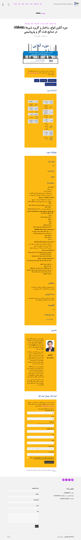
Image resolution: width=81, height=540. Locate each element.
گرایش (32, 23)
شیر (40, 23)
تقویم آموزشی (36, 3)
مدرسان (26, 3)
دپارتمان (46, 23)
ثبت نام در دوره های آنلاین (47, 406)
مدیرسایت (43, 36)
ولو (26, 470)
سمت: (52, 416)
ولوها (54, 471)
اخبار (19, 3)
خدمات (23, 3)
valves (54, 470)
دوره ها (31, 3)
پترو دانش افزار (44, 470)
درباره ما (15, 3)
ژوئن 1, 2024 (36, 36)
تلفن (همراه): (36, 499)
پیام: (38, 511)
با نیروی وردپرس (60, 536)
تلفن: (52, 434)
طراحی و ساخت (36, 23)
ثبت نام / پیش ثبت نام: (49, 410)
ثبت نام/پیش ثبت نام (34, 72)
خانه (41, 3)
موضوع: (37, 494)
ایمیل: (52, 440)
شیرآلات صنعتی (30, 470)
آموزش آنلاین (50, 470)
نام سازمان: (51, 422)
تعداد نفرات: (51, 452)
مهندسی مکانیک (27, 23)
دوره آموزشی (39, 470)
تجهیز (55, 23)
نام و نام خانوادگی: (50, 428)
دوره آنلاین (35, 470)
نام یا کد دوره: (51, 446)
